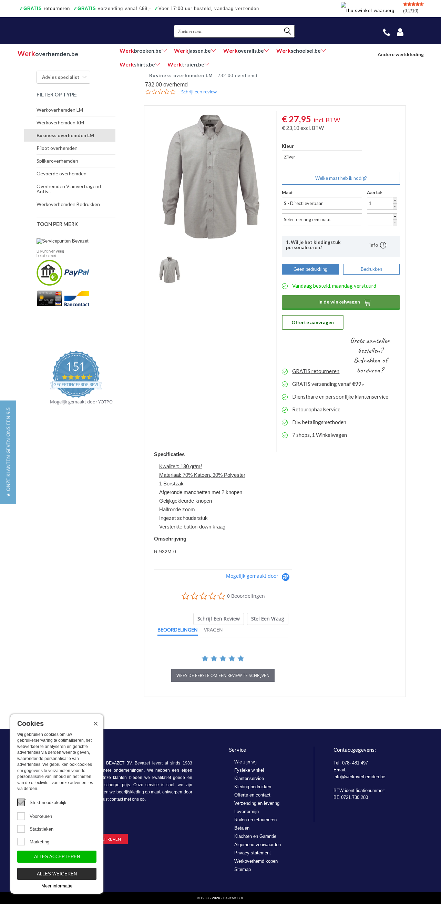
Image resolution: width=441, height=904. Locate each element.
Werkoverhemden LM (60, 110)
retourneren (44, 8)
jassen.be (192, 50)
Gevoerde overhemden (61, 173)
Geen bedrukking (310, 269)
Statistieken (41, 829)
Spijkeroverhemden (57, 161)
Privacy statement (252, 852)
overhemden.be (48, 53)
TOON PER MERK (57, 224)
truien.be (185, 64)
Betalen (241, 828)
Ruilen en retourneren (255, 819)
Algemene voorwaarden (257, 844)
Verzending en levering (256, 803)
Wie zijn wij (245, 761)
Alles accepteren (57, 856)
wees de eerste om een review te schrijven (222, 675)
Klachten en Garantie (255, 836)
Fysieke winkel (249, 770)
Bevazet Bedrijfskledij (60, 30)
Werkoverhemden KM (60, 122)
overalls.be (243, 50)
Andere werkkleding (401, 54)
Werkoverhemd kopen (256, 861)
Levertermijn (246, 811)
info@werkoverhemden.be (359, 776)
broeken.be (141, 50)
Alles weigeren (57, 873)
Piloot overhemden (57, 148)
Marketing (39, 841)
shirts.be (137, 64)
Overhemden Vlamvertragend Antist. (69, 188)
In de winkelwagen (344, 302)
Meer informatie (56, 885)
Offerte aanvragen (312, 322)
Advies (60, 77)
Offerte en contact (252, 795)
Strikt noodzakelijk (48, 802)
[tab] (218, 619)
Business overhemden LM (65, 135)
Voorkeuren (41, 816)
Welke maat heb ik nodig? (341, 178)
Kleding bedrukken (252, 786)
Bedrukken (371, 269)
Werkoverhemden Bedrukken (68, 204)
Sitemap (242, 869)
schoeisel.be (298, 50)
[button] (8, 452)
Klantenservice (249, 778)
